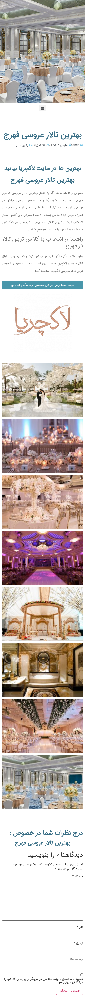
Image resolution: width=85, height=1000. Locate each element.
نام (80, 927)
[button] (42, 108)
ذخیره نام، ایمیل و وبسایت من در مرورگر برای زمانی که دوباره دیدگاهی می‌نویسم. (43, 980)
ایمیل (78, 943)
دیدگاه (77, 876)
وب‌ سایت (76, 959)
